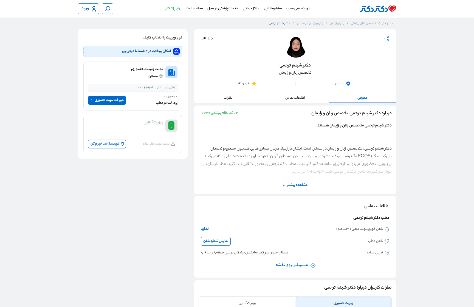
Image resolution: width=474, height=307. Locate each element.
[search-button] (107, 8)
